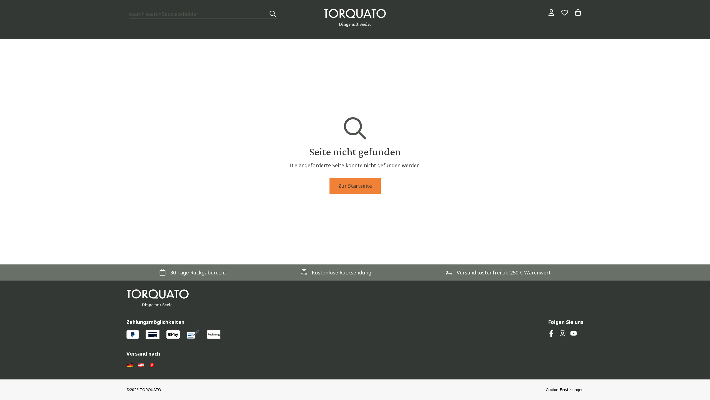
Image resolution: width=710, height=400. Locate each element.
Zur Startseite (355, 185)
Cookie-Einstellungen (565, 389)
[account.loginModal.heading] (551, 12)
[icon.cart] (578, 12)
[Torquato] (355, 18)
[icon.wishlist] (564, 12)
